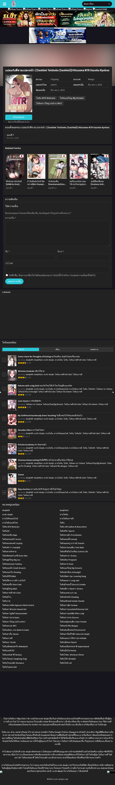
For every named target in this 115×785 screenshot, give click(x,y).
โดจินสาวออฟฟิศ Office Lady (72, 613)
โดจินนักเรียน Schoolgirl (27, 392)
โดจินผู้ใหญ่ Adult (9, 589)
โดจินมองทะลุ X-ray (68, 593)
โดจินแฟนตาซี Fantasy (12, 655)
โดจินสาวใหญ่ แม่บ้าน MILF (49, 103)
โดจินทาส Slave (66, 564)
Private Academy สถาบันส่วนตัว (32, 444)
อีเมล (61, 251)
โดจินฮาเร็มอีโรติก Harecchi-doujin (75, 634)
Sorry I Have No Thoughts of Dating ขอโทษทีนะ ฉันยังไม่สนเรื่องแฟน (49, 356)
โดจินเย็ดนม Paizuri (68, 642)
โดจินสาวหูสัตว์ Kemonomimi (14, 613)
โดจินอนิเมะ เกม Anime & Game (15, 630)
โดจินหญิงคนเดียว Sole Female (73, 622)
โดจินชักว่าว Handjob (11, 547)
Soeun (21, 474)
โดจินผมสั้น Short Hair (12, 584)
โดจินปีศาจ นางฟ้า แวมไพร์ (13, 580)
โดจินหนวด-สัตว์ (9, 626)
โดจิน (65, 360)
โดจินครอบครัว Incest (11, 539)
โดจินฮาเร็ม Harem (64, 392)
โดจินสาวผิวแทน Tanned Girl (14, 609)
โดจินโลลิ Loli (66, 663)
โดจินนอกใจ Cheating (11, 572)
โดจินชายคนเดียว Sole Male (72, 547)
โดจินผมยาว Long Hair (69, 580)
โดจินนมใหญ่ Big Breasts (72, 98)
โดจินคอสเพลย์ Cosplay (12, 543)
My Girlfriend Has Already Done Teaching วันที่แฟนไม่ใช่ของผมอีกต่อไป (50, 415)
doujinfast (38, 360)
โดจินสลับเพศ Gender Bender (72, 601)
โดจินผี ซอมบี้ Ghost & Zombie (73, 584)
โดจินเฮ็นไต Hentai (68, 650)
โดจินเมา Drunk (9, 642)
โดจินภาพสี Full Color (77, 360)
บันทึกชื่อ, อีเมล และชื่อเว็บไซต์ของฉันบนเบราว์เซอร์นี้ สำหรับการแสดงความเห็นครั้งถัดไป (52, 275)
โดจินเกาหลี (91, 360)
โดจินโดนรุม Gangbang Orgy (14, 659)
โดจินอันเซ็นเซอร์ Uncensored (72, 630)
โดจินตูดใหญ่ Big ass (11, 560)
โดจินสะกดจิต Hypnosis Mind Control (18, 605)
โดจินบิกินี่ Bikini (9, 576)
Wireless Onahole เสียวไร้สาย (31, 371)
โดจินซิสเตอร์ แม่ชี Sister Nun (15, 556)
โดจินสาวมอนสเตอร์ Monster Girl (74, 609)
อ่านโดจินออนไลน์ (61, 389)
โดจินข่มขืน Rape (9, 535)
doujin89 (29, 360)
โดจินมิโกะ (7, 597)
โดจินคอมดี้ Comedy (68, 539)
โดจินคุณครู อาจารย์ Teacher (72, 543)
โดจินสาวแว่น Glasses (69, 617)
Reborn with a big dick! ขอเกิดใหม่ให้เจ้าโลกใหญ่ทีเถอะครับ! (45, 386)
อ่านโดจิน (59, 360)
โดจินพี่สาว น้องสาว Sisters (71, 589)
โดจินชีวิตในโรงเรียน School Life (74, 551)
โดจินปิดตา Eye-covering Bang (73, 576)
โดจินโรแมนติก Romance (13, 663)
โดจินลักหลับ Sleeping (69, 597)
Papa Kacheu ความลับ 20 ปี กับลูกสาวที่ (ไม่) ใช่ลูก (40, 489)
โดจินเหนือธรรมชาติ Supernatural (74, 646)
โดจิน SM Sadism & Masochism (73, 527)
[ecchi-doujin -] (13, 5)
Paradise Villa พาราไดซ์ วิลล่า (31, 430)
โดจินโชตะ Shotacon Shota (72, 655)
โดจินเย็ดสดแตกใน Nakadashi (15, 646)
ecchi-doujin (49, 360)
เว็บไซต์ (9, 263)
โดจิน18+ (91, 389)
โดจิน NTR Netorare (45, 98)
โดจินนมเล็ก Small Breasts (14, 568)
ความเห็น (10, 218)
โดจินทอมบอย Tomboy (12, 564)
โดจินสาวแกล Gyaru (10, 617)
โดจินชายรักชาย (9, 551)
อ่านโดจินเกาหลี (75, 389)
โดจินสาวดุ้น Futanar (69, 605)
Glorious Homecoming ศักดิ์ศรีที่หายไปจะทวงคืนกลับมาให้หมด (45, 460)
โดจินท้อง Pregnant (68, 560)
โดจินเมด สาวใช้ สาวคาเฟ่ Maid (73, 638)
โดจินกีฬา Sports (67, 531)
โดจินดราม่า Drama (104, 389)
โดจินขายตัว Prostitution (71, 535)
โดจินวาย (6, 601)
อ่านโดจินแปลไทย (10, 523)
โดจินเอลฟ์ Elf (8, 650)
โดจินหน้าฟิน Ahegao (58, 466)
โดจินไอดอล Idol (9, 667)
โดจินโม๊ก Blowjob (68, 659)
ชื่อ (7, 251)
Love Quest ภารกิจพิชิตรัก (29, 401)
